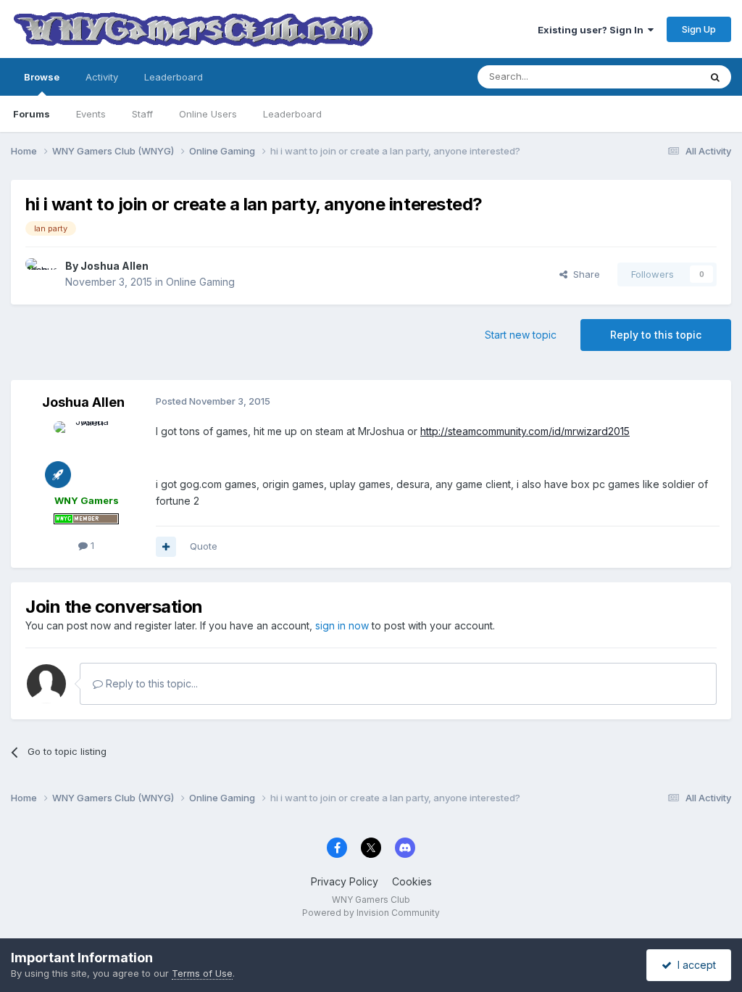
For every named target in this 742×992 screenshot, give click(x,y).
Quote (203, 546)
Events (91, 114)
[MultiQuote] (166, 547)
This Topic (657, 76)
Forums (31, 114)
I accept (694, 965)
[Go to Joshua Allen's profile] (41, 274)
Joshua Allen (114, 266)
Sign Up (699, 29)
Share (583, 274)
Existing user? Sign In (593, 30)
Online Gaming (200, 282)
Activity (102, 77)
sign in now (342, 625)
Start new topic (520, 334)
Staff (142, 114)
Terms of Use (202, 973)
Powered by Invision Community (371, 912)
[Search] (715, 76)
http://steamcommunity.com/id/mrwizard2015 (525, 431)
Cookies (412, 881)
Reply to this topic (655, 334)
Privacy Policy (344, 881)
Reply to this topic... (150, 683)
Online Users (208, 114)
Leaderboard (292, 114)
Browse (41, 77)
